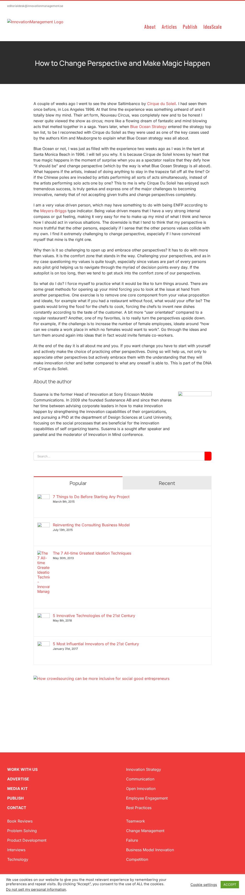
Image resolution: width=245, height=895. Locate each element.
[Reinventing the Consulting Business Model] (43, 525)
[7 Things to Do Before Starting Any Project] (43, 497)
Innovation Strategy (143, 769)
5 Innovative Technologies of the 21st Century (94, 615)
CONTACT (16, 807)
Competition (137, 859)
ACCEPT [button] (229, 884)
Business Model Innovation (150, 849)
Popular (78, 483)
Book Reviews (20, 821)
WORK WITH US (22, 769)
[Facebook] (43, 704)
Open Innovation (141, 788)
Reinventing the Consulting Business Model (91, 525)
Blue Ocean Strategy (148, 126)
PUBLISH (15, 798)
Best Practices (138, 807)
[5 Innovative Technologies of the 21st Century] (43, 616)
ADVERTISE (18, 779)
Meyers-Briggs (53, 210)
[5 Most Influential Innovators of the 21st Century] (43, 644)
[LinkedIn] (51, 704)
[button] (230, 26)
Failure (132, 840)
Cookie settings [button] (203, 885)
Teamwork (135, 821)
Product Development (26, 840)
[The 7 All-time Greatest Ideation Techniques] (43, 553)
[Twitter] (35, 704)
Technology (17, 859)
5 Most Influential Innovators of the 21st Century (96, 643)
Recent (167, 483)
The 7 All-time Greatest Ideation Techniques (92, 553)
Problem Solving (22, 830)
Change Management (145, 830)
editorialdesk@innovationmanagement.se (35, 6)
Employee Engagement (147, 798)
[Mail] (58, 704)
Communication (140, 779)
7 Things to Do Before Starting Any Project (91, 496)
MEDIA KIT (17, 788)
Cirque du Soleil (161, 103)
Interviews (16, 849)
